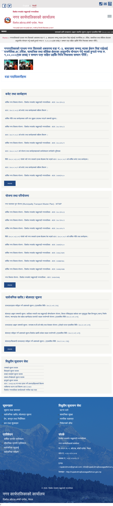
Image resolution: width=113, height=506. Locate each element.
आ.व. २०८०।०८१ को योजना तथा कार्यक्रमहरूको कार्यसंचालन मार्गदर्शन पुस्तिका (32, 151)
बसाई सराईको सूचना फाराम (13, 374)
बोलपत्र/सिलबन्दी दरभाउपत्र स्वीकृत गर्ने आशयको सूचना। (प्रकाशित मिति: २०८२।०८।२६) (37, 341)
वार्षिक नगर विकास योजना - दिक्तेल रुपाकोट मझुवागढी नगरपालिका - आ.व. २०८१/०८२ (34, 126)
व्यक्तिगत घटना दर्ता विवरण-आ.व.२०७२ (17, 387)
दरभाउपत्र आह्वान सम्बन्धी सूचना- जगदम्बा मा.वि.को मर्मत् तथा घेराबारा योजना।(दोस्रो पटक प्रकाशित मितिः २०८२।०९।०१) (47, 325)
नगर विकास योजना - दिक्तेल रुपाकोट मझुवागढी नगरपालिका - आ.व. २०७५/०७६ (32, 277)
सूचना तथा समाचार (12, 410)
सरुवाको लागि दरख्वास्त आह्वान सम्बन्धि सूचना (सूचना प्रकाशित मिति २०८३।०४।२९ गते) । (81, 32)
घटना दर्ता (64, 410)
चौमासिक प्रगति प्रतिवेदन (15, 443)
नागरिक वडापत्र (66, 419)
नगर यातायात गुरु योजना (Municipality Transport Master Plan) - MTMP (33, 204)
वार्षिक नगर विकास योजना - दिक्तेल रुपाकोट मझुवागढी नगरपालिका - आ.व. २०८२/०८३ (34, 102)
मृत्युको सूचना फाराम (11, 380)
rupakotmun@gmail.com (71, 467)
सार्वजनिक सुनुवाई (11, 447)
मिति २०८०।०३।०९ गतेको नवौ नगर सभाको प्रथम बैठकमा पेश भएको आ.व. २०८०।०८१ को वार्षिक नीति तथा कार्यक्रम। (46, 236)
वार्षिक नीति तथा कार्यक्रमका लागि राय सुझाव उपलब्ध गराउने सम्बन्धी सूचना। (31, 118)
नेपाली (34, 6)
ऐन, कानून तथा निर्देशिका (14, 419)
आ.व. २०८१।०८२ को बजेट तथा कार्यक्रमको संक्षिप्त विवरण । (26, 135)
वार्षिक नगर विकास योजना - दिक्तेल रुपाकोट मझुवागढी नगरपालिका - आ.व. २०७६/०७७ (34, 269)
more (10, 183)
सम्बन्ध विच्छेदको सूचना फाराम (14, 377)
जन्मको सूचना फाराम (11, 368)
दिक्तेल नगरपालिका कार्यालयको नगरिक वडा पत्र (20, 390)
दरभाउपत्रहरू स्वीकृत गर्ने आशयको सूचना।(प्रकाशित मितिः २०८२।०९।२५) (31, 305)
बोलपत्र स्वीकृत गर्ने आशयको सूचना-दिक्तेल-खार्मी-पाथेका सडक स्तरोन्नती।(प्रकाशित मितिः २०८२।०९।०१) (42, 333)
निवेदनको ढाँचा (66, 423)
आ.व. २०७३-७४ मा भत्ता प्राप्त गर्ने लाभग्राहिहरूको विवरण (24, 383)
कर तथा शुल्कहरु (11, 423)
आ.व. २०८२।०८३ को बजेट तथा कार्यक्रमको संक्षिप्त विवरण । (26, 110)
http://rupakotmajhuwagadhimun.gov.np (83, 472)
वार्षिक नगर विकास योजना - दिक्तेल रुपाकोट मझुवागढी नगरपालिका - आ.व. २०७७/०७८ (34, 261)
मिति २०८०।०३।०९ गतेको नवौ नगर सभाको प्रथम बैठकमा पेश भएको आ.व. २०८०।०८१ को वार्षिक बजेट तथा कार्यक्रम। (47, 159)
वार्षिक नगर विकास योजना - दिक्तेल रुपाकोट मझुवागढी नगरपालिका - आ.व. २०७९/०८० (34, 175)
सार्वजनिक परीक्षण (11, 452)
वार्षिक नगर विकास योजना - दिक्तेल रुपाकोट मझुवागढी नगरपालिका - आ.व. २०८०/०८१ (34, 143)
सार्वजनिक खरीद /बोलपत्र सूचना (17, 414)
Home (5, 38)
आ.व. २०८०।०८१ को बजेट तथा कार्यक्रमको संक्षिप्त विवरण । (26, 167)
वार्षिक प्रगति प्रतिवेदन (13, 439)
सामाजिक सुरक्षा (66, 414)
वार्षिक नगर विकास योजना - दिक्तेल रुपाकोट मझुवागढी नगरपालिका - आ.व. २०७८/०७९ (34, 253)
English (26, 6)
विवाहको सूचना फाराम (11, 371)
